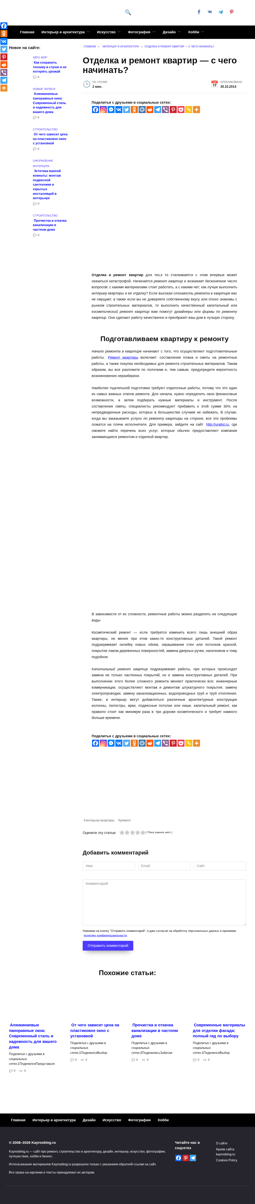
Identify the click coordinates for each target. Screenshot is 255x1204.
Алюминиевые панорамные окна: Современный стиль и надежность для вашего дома (49, 103)
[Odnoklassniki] (134, 109)
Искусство (106, 32)
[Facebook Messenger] (111, 109)
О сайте (222, 1143)
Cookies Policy (226, 1160)
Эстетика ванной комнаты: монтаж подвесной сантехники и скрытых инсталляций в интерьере (47, 184)
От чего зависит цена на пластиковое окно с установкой (50, 138)
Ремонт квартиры (123, 357)
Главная (27, 32)
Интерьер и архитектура (63, 32)
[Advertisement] (164, 790)
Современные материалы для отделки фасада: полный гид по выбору (219, 1030)
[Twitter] (126, 109)
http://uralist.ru (217, 424)
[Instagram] (103, 109)
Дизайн (169, 32)
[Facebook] (95, 109)
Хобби (193, 32)
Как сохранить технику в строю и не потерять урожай (50, 66)
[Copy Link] (188, 109)
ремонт (125, 820)
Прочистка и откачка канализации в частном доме (50, 225)
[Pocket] (181, 109)
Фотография (139, 32)
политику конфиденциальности (105, 935)
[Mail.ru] (142, 109)
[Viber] (165, 109)
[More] (196, 109)
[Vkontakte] (118, 109)
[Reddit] (149, 109)
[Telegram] (157, 109)
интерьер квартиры (100, 820)
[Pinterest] (173, 109)
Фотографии (139, 1120)
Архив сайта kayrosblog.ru (225, 1151)
